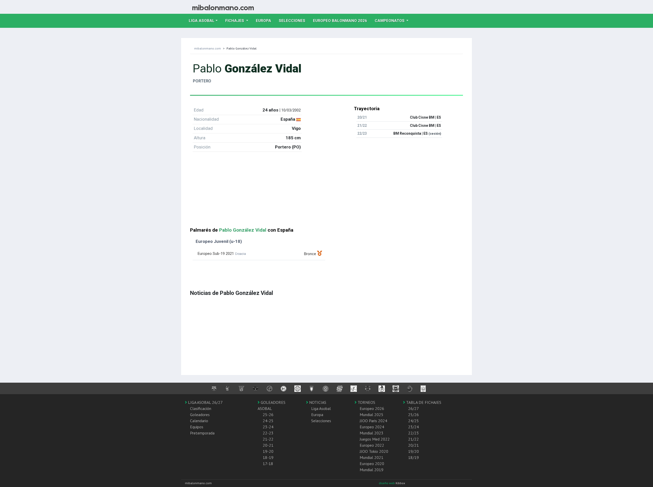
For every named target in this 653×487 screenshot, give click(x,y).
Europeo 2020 (372, 463)
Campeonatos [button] (390, 20)
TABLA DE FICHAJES (423, 402)
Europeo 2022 (372, 445)
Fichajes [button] (235, 20)
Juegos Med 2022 (375, 439)
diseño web (387, 483)
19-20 (268, 451)
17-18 (268, 463)
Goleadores (200, 414)
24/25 (413, 420)
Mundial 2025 (371, 414)
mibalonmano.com (207, 48)
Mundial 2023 (371, 432)
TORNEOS (366, 402)
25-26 (268, 414)
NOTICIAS (317, 402)
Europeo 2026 (372, 408)
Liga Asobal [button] (202, 20)
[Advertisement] (326, 191)
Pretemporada (202, 432)
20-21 (268, 445)
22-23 (268, 432)
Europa (265, 20)
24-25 (268, 420)
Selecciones (294, 20)
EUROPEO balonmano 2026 (342, 20)
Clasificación (200, 408)
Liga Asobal (321, 408)
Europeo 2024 (372, 426)
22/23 (413, 432)
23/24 (413, 426)
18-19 (268, 457)
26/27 (413, 408)
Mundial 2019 (371, 469)
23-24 (268, 426)
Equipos (196, 426)
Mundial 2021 (371, 457)
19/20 (413, 451)
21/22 (413, 439)
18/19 (413, 457)
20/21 (413, 445)
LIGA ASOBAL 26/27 (205, 402)
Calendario (199, 420)
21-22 (268, 439)
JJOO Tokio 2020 (374, 451)
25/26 (413, 414)
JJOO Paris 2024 (373, 420)
